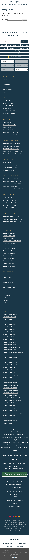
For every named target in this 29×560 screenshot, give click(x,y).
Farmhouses (6, 295)
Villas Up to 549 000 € (9, 113)
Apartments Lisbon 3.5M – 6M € (11, 143)
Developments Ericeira (9, 251)
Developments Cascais (9, 235)
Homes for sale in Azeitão (10, 410)
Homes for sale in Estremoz (10, 387)
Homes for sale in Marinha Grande (12, 400)
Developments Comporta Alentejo (12, 240)
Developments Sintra (8, 245)
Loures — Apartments (10, 213)
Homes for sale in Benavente (10, 392)
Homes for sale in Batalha (10, 405)
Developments (14, 4)
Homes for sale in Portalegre (10, 390)
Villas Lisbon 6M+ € (8, 162)
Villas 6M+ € (6, 101)
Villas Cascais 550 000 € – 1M (11, 207)
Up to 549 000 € (23, 48)
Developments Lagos (8, 263)
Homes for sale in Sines (9, 334)
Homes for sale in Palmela (10, 362)
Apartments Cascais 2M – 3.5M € (12, 184)
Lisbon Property (14, 2)
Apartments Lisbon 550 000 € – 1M (12, 151)
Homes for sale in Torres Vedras (11, 347)
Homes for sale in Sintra (9, 321)
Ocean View (6, 285)
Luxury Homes (7, 274)
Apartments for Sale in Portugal (14, 54)
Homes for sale (9, 4)
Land (4, 292)
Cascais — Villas (9, 194)
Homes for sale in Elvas (9, 354)
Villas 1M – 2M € (7, 108)
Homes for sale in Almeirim (10, 395)
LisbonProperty (11, 432)
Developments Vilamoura (9, 243)
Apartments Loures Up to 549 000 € (12, 221)
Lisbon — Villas (8, 159)
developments (8, 230)
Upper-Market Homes (9, 280)
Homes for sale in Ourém (9, 372)
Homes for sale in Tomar (9, 423)
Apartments (7, 119)
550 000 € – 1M (12, 48)
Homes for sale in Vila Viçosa (10, 380)
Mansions (5, 300)
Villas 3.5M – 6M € (8, 103)
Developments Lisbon (9, 233)
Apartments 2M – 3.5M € (9, 127)
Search (25, 42)
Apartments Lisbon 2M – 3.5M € (11, 146)
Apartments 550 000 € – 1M (10, 132)
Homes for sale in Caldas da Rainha (12, 375)
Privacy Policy (14, 533)
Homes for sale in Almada (10, 329)
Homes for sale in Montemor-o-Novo (12, 398)
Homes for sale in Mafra (9, 344)
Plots (4, 290)
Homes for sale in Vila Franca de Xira (12, 418)
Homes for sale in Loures (9, 319)
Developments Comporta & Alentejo (12, 261)
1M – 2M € (3, 48)
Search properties (15, 57)
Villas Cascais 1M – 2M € (9, 205)
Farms (4, 297)
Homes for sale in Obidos (9, 367)
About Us (24, 533)
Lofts (4, 302)
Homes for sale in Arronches (10, 385)
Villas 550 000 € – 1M (9, 111)
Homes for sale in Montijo (9, 339)
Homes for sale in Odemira (10, 349)
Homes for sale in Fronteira (10, 370)
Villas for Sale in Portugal (14, 51)
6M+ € (9, 45)
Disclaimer (19, 533)
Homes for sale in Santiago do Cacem (13, 352)
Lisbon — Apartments (10, 140)
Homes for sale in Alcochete (10, 337)
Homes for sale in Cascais (10, 314)
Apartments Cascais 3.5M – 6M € (12, 181)
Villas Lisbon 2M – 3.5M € (10, 167)
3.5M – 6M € (16, 45)
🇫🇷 (13, 516)
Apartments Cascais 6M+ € (10, 178)
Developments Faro (8, 256)
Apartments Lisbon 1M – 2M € (11, 148)
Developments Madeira (9, 253)
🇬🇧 (10, 516)
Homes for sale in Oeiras (9, 324)
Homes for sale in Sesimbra (10, 342)
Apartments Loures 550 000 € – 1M (12, 219)
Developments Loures (9, 248)
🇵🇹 (16, 516)
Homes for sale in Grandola (10, 327)
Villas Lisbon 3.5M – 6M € (10, 165)
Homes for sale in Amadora (10, 382)
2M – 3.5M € (25, 45)
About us (25, 4)
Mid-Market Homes (8, 282)
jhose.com (14, 557)
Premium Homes (7, 277)
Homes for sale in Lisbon (9, 316)
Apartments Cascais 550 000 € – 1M (13, 189)
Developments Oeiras (9, 238)
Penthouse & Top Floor (9, 287)
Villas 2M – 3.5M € (8, 106)
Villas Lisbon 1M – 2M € (9, 170)
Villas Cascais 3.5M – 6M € (10, 200)
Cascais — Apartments (10, 176)
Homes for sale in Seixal (9, 415)
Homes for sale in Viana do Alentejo (12, 413)
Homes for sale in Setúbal (10, 357)
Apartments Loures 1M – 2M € (11, 216)
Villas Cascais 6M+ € (8, 197)
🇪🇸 (19, 516)
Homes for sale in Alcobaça (10, 420)
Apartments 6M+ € (8, 122)
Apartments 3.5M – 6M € (9, 124)
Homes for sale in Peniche (10, 359)
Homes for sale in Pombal (10, 365)
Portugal (20, 4)
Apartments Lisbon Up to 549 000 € (12, 153)
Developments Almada (9, 266)
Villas (5, 98)
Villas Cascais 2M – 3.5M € (10, 202)
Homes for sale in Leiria (9, 377)
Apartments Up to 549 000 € (11, 135)
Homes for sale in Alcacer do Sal (11, 332)
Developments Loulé (8, 258)
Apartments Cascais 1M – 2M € (11, 186)
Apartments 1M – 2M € (9, 130)
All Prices (3, 45)
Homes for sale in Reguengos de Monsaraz (14, 408)
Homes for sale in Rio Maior (10, 403)
